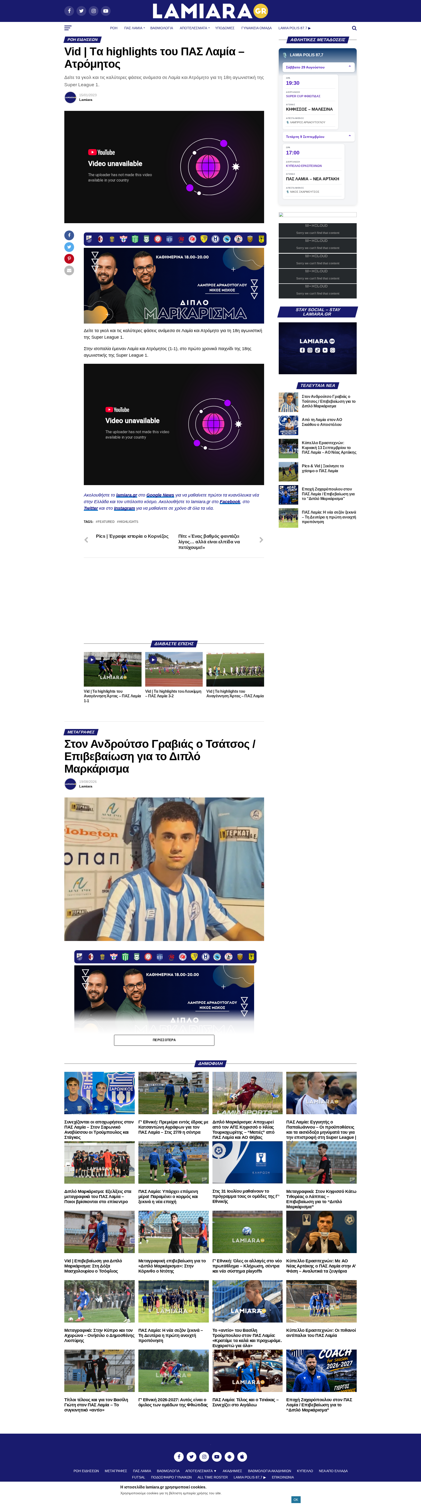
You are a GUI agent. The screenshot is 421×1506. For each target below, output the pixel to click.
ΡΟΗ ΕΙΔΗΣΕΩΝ (86, 1471)
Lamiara (85, 100)
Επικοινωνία (283, 1477)
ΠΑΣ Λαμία (133, 28)
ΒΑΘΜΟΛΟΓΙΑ (161, 28)
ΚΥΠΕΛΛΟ (305, 1471)
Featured (106, 522)
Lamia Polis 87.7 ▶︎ (294, 28)
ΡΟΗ (113, 28)
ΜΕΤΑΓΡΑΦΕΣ (116, 1471)
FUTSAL (138, 1477)
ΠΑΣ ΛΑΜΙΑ (142, 1471)
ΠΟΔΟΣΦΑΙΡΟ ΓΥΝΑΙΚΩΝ (171, 1477)
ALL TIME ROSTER (213, 1477)
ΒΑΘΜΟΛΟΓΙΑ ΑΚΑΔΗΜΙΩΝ (269, 1471)
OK (296, 1500)
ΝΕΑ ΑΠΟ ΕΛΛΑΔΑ (333, 1471)
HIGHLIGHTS (128, 522)
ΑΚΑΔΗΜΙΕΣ (232, 1471)
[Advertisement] (174, 599)
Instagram (124, 508)
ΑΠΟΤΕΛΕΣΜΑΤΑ (193, 28)
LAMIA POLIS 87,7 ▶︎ (250, 1477)
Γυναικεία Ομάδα (256, 28)
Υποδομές (225, 28)
